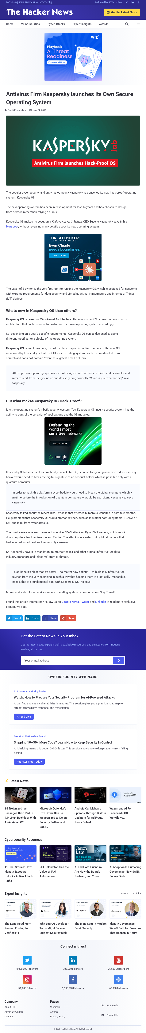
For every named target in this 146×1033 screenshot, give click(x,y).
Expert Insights (82, 24)
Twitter (84, 602)
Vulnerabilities (30, 24)
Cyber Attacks (56, 24)
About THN (10, 1007)
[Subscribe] (118, 660)
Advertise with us (14, 1011)
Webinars (55, 1007)
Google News (70, 602)
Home (9, 24)
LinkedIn (100, 602)
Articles (137, 893)
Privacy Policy (57, 1016)
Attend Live (24, 716)
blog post (12, 226)
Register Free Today (29, 761)
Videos (124, 893)
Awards (103, 24)
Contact (9, 1016)
